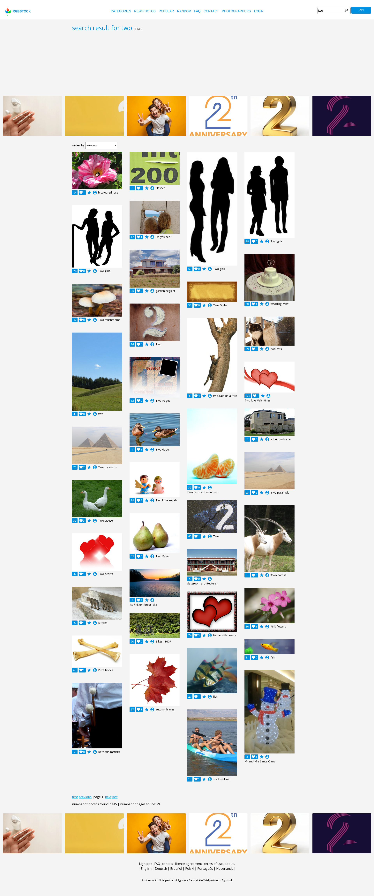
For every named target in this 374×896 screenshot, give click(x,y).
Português (205, 868)
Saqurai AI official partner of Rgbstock (211, 880)
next (108, 797)
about (229, 864)
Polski (189, 868)
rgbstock (22, 11)
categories (121, 11)
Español (176, 868)
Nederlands (224, 868)
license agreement (188, 864)
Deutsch (161, 868)
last (114, 797)
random (184, 11)
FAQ (197, 11)
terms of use (213, 864)
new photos (145, 11)
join (361, 10)
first (75, 797)
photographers (236, 11)
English (146, 868)
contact (211, 11)
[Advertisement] (187, 63)
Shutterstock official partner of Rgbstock (164, 880)
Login (259, 11)
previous (85, 797)
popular (166, 11)
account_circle (95, 192)
